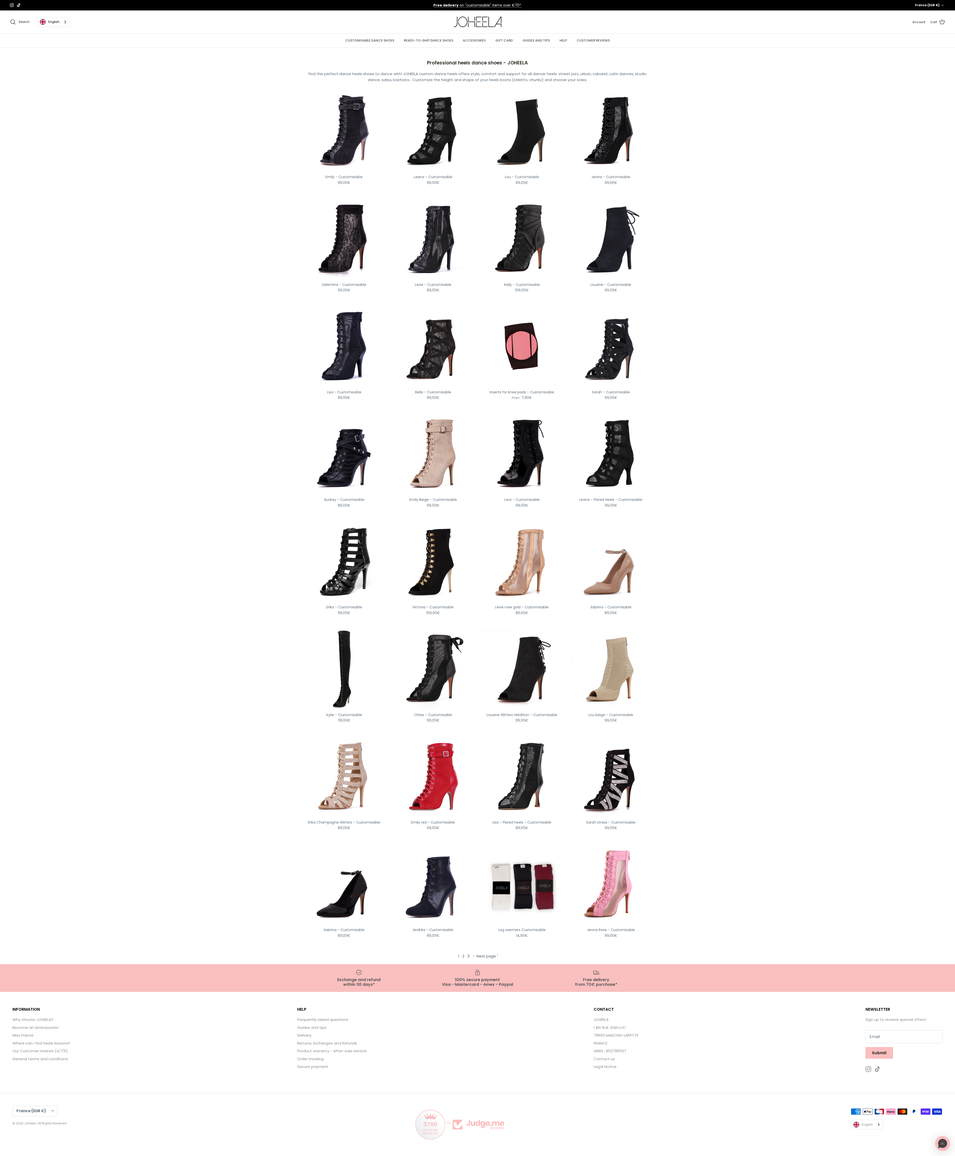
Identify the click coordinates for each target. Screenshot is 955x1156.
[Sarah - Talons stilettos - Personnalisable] (611, 346)
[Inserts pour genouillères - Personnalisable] (522, 346)
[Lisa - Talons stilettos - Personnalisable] (344, 346)
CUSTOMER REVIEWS (593, 40)
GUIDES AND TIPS (536, 40)
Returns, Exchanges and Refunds (327, 1043)
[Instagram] (12, 5)
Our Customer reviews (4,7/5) (40, 1050)
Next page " (487, 956)
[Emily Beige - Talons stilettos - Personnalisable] (433, 454)
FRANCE (600, 1043)
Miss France (23, 1035)
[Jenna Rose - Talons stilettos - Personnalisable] (611, 884)
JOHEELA (601, 1019)
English (53, 21)
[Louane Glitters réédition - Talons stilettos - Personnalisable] (522, 669)
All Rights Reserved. (52, 1123)
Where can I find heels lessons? (41, 1043)
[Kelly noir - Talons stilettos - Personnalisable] (522, 238)
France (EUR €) (927, 5)
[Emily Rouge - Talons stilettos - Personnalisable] (433, 776)
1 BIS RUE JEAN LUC (610, 1027)
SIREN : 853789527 (610, 1050)
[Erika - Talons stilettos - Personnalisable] (344, 561)
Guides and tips (311, 1027)
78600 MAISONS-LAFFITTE (616, 1035)
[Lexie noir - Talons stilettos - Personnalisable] (433, 238)
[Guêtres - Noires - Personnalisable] (522, 884)
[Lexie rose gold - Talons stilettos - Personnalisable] (522, 561)
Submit (879, 1052)
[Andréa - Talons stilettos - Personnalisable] (433, 884)
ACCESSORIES (474, 40)
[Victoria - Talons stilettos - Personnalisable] (433, 561)
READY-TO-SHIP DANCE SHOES (428, 40)
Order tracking (310, 1058)
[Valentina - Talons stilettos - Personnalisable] (344, 238)
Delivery (304, 1035)
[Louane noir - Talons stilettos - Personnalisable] (611, 238)
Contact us (604, 1058)
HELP (563, 40)
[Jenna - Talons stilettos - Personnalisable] (611, 131)
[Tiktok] (19, 5)
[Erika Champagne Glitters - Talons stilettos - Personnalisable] (344, 776)
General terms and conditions (40, 1058)
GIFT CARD (504, 40)
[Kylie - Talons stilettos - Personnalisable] (344, 669)
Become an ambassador (35, 1027)
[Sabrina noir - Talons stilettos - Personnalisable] (344, 884)
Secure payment (312, 1066)
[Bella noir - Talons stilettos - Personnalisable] (433, 346)
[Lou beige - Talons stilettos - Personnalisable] (611, 669)
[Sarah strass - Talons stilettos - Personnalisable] (611, 776)
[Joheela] (477, 22)
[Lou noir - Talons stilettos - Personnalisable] (522, 131)
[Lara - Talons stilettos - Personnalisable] (522, 454)
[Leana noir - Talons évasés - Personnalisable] (611, 454)
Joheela (30, 1123)
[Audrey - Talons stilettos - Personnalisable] (344, 454)
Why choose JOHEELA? (32, 1019)
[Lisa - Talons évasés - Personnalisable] (522, 776)
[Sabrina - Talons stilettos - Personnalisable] (611, 561)
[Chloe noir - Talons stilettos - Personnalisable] (433, 669)
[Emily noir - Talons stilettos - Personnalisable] (344, 131)
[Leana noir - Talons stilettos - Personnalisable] (433, 131)
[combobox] (53, 22)
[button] (942, 1143)
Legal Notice (605, 1066)
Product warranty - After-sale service (332, 1050)
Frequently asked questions (322, 1019)
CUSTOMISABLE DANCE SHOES (369, 40)
